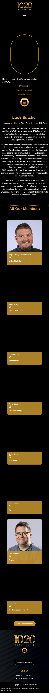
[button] (25, 15)
